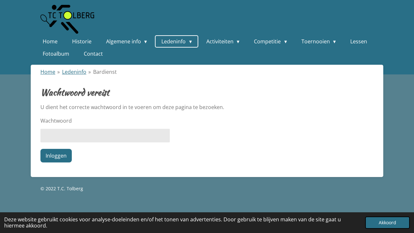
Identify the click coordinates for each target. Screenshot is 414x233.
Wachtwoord (56, 120)
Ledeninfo (74, 71)
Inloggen (56, 155)
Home (47, 71)
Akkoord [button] (387, 222)
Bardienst (105, 71)
